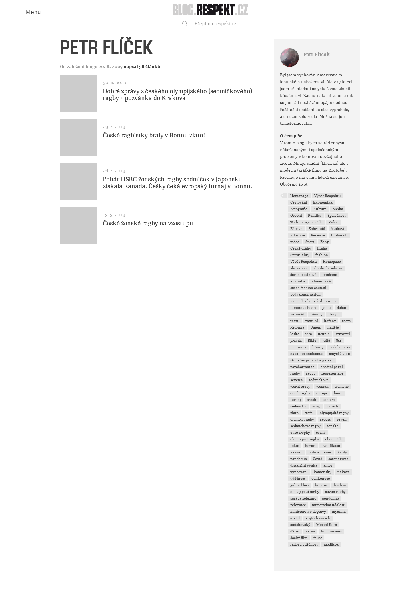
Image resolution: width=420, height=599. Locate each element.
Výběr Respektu (327, 196)
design (334, 314)
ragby (310, 373)
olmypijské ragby (304, 491)
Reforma (297, 327)
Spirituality (299, 255)
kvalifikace (330, 445)
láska (294, 334)
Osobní (296, 215)
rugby (295, 373)
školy (342, 452)
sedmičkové (319, 380)
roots (346, 321)
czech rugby (300, 393)
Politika (314, 215)
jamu (326, 307)
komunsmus (331, 531)
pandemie (298, 459)
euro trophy (300, 432)
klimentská (321, 281)
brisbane (330, 274)
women (296, 452)
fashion (321, 255)
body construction (305, 294)
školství (337, 228)
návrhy (317, 314)
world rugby (300, 386)
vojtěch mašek (318, 518)
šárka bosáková (303, 274)
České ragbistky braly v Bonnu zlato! (154, 135)
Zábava (296, 228)
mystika (339, 511)
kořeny (330, 321)
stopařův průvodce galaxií (312, 360)
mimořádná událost (328, 505)
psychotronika (302, 367)
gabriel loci (299, 485)
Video (333, 222)
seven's (296, 380)
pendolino (330, 498)
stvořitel (343, 334)
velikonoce (320, 478)
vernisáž (297, 314)
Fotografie (298, 209)
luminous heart (303, 307)
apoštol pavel (332, 367)
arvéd (295, 518)
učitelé (324, 334)
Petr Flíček (316, 54)
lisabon (340, 485)
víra (308, 334)
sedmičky (298, 406)
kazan (310, 445)
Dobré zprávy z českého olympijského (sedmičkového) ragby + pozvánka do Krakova (177, 94)
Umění (315, 327)
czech (311, 399)
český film (298, 538)
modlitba (331, 544)
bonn (338, 393)
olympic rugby (302, 419)
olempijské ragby (304, 439)
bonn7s (328, 399)
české (321, 432)
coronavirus (338, 459)
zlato (294, 413)
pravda (296, 340)
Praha (322, 248)
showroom (299, 268)
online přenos (320, 452)
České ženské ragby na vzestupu (148, 223)
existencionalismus (306, 353)
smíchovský (300, 524)
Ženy (324, 242)
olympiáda (334, 439)
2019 (316, 406)
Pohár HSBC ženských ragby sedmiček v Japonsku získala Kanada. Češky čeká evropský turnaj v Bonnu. (177, 183)
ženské (333, 426)
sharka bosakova (328, 268)
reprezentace (332, 373)
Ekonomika (323, 202)
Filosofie (297, 235)
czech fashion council (308, 288)
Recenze (318, 235)
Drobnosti (339, 235)
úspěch (332, 406)
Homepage (299, 196)
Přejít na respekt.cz (215, 24)
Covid (317, 459)
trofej (309, 413)
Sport (309, 242)
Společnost (336, 215)
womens (342, 386)
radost (325, 419)
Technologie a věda (306, 222)
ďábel (295, 531)
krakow (321, 485)
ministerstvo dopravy (308, 511)
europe (322, 393)
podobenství (339, 347)
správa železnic (303, 498)
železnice (298, 505)
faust (317, 538)
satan (310, 531)
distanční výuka (303, 465)
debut (342, 307)
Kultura (320, 209)
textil (294, 321)
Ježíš (326, 340)
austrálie (297, 281)
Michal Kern (326, 524)
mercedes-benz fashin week (313, 301)
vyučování (299, 472)
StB (339, 340)
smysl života (339, 353)
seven (342, 419)
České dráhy (300, 248)
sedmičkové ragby (305, 426)
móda (294, 242)
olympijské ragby (334, 413)
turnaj (295, 399)
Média (338, 209)
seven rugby (335, 491)
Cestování (298, 202)
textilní (311, 321)
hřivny (317, 347)
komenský (322, 472)
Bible (312, 340)
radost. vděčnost (304, 544)
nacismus (298, 347)
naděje (333, 327)
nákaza (343, 472)
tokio (294, 445)
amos (327, 465)
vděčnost (297, 478)
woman (322, 386)
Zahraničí (317, 228)
